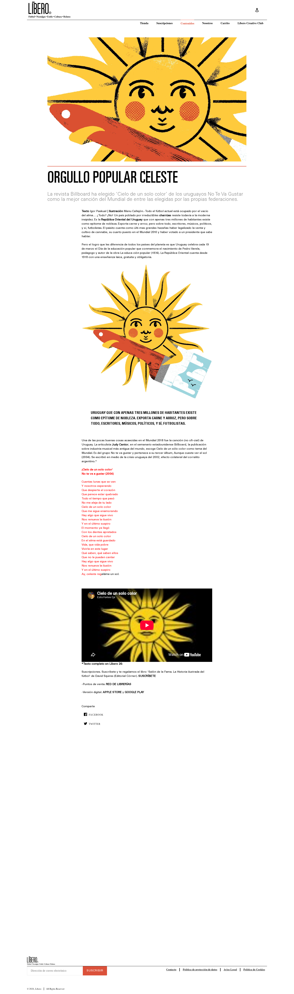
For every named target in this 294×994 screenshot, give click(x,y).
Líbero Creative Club (250, 23)
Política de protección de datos (200, 969)
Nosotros (207, 23)
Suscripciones (164, 23)
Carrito (225, 23)
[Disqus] (147, 790)
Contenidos (187, 23)
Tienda (144, 23)
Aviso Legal (230, 969)
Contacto (171, 969)
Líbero (38, 988)
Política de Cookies (254, 969)
